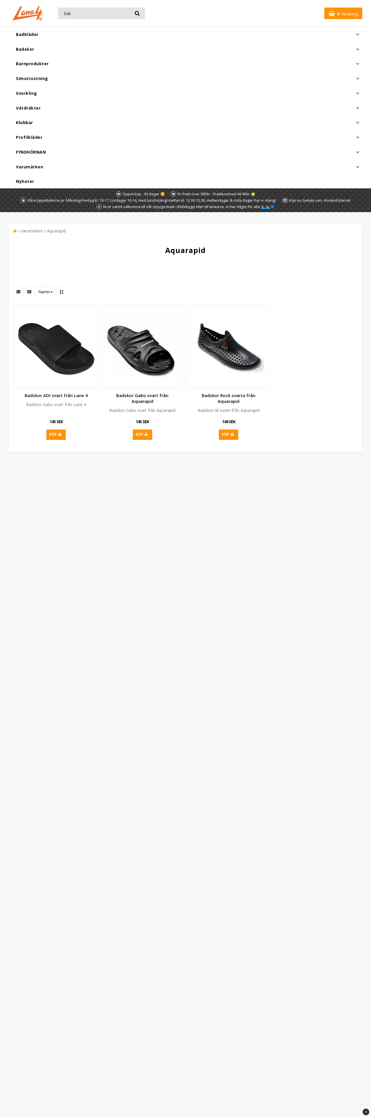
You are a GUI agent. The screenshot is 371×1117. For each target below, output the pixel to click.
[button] (343, 13)
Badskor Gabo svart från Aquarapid (142, 398)
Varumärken (29, 167)
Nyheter (25, 181)
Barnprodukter (32, 63)
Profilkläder (29, 137)
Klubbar (24, 122)
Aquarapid (56, 231)
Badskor (25, 49)
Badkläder (27, 34)
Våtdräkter (28, 108)
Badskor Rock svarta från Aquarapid (228, 398)
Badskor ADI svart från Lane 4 (56, 395)
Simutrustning (32, 78)
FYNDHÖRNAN (31, 152)
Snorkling (26, 93)
